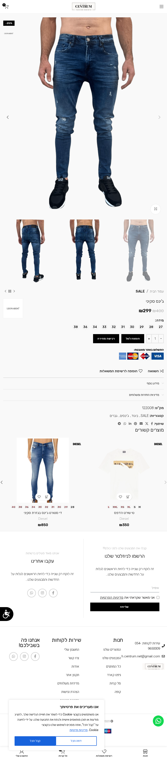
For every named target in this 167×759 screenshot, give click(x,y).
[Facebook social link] (152, 424)
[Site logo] (83, 6)
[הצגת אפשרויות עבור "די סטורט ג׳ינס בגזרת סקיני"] (46, 497)
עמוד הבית (157, 291)
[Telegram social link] (119, 424)
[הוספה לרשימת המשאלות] (120, 497)
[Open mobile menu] (161, 6)
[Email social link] (141, 424)
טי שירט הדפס (124, 513)
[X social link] (147, 424)
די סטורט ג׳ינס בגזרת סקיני (43, 513)
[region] (56, 725)
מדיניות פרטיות (79, 730)
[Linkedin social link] (130, 424)
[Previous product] (14, 291)
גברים (113, 416)
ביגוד (135, 416)
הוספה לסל (133, 338)
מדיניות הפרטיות (111, 597)
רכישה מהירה (106, 338)
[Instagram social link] (42, 593)
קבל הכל (35, 741)
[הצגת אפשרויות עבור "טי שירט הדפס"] (128, 497)
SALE (140, 291)
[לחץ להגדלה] (155, 209)
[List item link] (104, 649)
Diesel (124, 519)
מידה (160, 320)
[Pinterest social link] (135, 424)
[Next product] (5, 291)
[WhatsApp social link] (124, 424)
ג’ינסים (124, 416)
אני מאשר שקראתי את (127, 597)
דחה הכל (76, 741)
